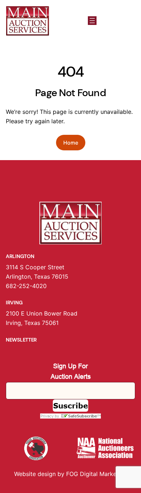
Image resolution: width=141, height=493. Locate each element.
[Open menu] (92, 20)
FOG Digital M (85, 473)
